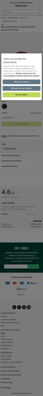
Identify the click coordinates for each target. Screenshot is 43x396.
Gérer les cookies (21, 82)
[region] (21, 76)
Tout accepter (21, 95)
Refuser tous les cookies (21, 88)
